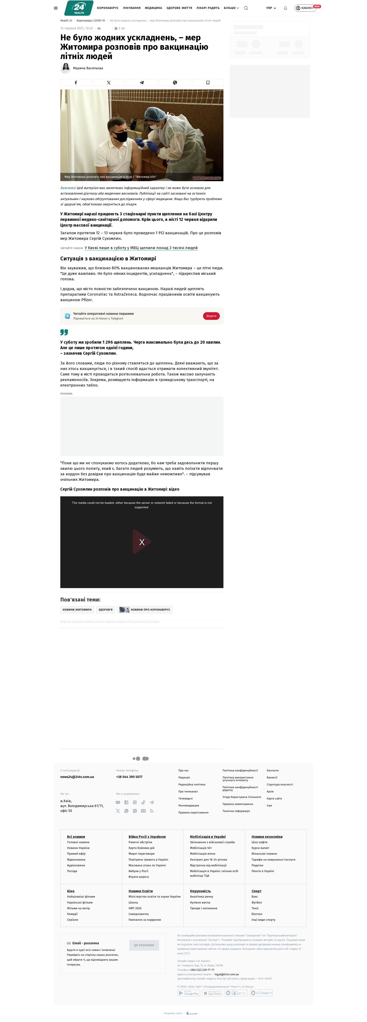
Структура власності (280, 784)
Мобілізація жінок (202, 853)
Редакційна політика (191, 784)
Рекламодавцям (188, 805)
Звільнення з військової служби (212, 842)
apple (212, 993)
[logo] (79, 8)
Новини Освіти (141, 891)
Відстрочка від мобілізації (208, 865)
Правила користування (193, 812)
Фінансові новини (264, 853)
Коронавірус (108, 8)
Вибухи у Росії (138, 871)
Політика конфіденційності (240, 770)
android (188, 993)
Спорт (256, 891)
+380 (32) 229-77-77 (201, 969)
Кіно (71, 891)
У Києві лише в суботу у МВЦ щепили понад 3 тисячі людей (141, 247)
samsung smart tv (261, 993)
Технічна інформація (236, 811)
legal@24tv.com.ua (227, 974)
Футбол (257, 902)
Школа (133, 902)
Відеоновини (76, 859)
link (117, 802)
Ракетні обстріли (140, 842)
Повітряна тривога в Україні (148, 859)
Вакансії (272, 777)
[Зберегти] (208, 82)
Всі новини (76, 837)
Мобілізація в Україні (208, 837)
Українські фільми (80, 902)
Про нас (183, 770)
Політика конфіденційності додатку (240, 789)
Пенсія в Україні (263, 871)
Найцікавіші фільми (81, 896)
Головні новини (78, 842)
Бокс (255, 896)
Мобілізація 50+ (201, 848)
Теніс (255, 908)
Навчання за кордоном (145, 920)
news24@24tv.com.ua (77, 777)
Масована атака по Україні (147, 865)
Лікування (132, 8)
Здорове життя (179, 8)
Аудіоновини (76, 865)
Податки (257, 865)
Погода (72, 871)
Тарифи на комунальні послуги (273, 859)
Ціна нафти (260, 842)
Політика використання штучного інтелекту (238, 779)
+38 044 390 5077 (129, 777)
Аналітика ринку (201, 896)
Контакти (273, 770)
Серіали (72, 920)
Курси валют (260, 848)
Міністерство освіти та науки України (155, 896)
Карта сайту (274, 798)
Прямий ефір (76, 853)
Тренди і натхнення (203, 908)
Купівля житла (200, 902)
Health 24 (66, 20)
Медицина (153, 8)
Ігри (269, 805)
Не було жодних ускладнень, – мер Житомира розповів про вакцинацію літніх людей (165, 20)
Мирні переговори (142, 853)
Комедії (72, 914)
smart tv (236, 993)
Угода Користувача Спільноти (242, 797)
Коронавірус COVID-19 (91, 20)
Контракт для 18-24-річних (208, 859)
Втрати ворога (139, 877)
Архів (270, 791)
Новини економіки (267, 837)
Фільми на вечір (78, 908)
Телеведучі (185, 798)
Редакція (184, 777)
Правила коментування (238, 804)
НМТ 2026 (135, 908)
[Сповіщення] (285, 8)
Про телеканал (188, 791)
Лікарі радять (208, 8)
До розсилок (144, 945)
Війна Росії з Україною (147, 837)
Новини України (78, 848)
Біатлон (257, 914)
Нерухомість (200, 891)
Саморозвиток (139, 914)
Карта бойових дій (142, 848)
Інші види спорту (263, 920)
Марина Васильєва (88, 68)
